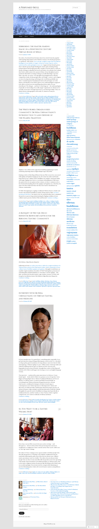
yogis (48, 473)
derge (51, 281)
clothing (52, 201)
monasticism (36, 202)
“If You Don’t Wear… (35, 497)
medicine (58, 399)
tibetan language (71, 216)
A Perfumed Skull (29, 7)
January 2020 (70, 65)
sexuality (37, 203)
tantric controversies (48, 203)
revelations (56, 100)
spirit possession (70, 185)
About (26, 36)
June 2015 (69, 103)
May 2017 (69, 79)
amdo (45, 96)
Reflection (28, 96)
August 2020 (70, 59)
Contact (32, 36)
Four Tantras (49, 399)
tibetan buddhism (39, 205)
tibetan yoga (35, 402)
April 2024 (69, 55)
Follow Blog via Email (24, 503)
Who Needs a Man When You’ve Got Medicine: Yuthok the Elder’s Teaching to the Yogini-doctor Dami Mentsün (65, 486)
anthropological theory (52, 96)
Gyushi (54, 399)
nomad (35, 400)
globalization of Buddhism (72, 151)
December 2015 (71, 99)
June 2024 (69, 53)
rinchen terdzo (51, 285)
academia (69, 116)
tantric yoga (44, 101)
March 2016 (70, 94)
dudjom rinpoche (51, 282)
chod (76, 130)
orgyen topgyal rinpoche (25, 285)
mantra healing (28, 202)
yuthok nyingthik (51, 402)
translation (26, 102)
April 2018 (69, 71)
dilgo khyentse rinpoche (30, 282)
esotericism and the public (72, 148)
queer (76, 172)
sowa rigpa (71, 183)
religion (51, 100)
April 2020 (69, 64)
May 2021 (69, 58)
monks (40, 202)
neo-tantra (38, 471)
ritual (20, 101)
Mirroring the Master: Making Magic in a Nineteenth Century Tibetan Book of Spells (35, 49)
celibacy (48, 201)
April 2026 (69, 44)
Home (20, 36)
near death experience (24, 400)
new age (43, 471)
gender (69, 150)
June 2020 (69, 61)
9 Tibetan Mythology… (28, 489)
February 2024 (71, 56)
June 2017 (69, 77)
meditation (76, 164)
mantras (69, 162)
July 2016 (69, 88)
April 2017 (69, 81)
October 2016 (70, 85)
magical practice (23, 100)
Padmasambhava (41, 100)
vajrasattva (44, 286)
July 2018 (69, 68)
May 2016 (69, 91)
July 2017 (69, 76)
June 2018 (69, 70)
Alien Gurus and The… (28, 493)
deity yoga (28, 98)
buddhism (51, 97)
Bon (72, 125)
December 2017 (71, 74)
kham (40, 283)
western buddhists (71, 237)
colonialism (69, 131)
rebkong (47, 100)
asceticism (69, 125)
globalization (74, 150)
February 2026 (71, 45)
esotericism (69, 146)
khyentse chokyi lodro (47, 283)
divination (77, 139)
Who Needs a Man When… (29, 481)
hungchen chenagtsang (52, 98)
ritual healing (25, 101)
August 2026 (70, 42)
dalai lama (47, 281)
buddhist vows (42, 201)
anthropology (22, 97)
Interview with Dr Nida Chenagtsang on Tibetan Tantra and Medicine (35, 296)
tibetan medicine (47, 205)
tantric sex (21, 205)
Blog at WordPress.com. (49, 523)
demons (77, 137)
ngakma (44, 202)
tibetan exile (71, 212)
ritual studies (31, 101)
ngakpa (34, 100)
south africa (70, 181)
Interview (25, 399)
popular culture (71, 172)
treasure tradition (33, 102)
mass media (74, 162)
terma (49, 101)
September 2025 (71, 47)
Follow (21, 513)
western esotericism (72, 238)
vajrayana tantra (47, 102)
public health (45, 400)
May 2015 (69, 105)
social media (77, 179)
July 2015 (69, 102)
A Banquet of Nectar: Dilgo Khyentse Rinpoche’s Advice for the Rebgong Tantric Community (37, 216)
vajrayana (40, 102)
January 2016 (70, 97)
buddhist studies (70, 130)
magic (59, 98)
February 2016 (70, 96)
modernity (29, 100)
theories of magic (70, 197)
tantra (41, 203)
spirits (77, 186)
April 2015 (69, 106)
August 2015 (70, 100)
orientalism (69, 171)
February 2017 (70, 84)
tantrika (32, 205)
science (74, 177)
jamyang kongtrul (34, 283)
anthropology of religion (43, 97)
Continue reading (24, 93)
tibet (52, 101)
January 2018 (70, 73)
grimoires (44, 98)
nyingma (40, 400)
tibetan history (73, 215)
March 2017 (70, 82)
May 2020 (69, 62)
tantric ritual (38, 101)
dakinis (42, 281)
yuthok (45, 402)
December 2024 (71, 49)
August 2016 (70, 87)
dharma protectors (71, 139)
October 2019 (70, 67)
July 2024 (69, 52)
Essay (24, 96)
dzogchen (57, 282)
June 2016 (69, 90)
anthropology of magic (31, 97)
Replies (53, 473)
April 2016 (69, 93)
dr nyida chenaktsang (36, 98)
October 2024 (70, 50)
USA (76, 230)
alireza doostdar (40, 96)
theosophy (77, 197)
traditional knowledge (72, 225)
